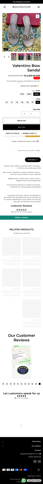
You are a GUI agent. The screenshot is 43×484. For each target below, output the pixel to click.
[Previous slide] (9, 57)
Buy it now (21, 127)
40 (17, 102)
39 (22, 102)
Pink (22, 94)
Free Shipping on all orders (21, 2)
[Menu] (38, 7)
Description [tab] (31, 159)
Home (38, 150)
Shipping (19, 81)
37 (32, 102)
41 (12, 102)
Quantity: (36, 109)
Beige (37, 94)
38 (27, 102)
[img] (21, 396)
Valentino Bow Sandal (26, 150)
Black (29, 94)
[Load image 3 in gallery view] (21, 56)
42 (6, 102)
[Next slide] (4, 57)
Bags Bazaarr (32, 476)
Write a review (21, 218)
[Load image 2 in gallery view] (29, 56)
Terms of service (15, 479)
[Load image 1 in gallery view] (37, 56)
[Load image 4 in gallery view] (13, 56)
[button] (4, 7)
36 (38, 102)
